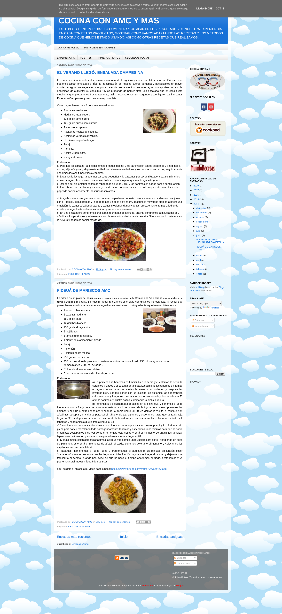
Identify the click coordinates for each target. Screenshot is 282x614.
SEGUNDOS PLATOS (137, 57)
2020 (196, 185)
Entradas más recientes (74, 536)
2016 (196, 194)
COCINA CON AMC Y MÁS (109, 20)
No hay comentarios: (121, 269)
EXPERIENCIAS (66, 57)
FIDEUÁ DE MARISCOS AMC (83, 290)
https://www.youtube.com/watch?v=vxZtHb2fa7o (139, 469)
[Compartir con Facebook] (147, 269)
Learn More (204, 8)
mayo (199, 255)
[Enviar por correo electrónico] (138, 269)
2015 (196, 199)
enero (199, 273)
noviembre (202, 212)
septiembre (202, 221)
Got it (220, 8)
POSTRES (86, 57)
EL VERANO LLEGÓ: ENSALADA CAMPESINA (100, 72)
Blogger (180, 585)
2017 (196, 190)
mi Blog (200, 287)
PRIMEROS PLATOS (108, 57)
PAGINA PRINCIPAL (68, 47)
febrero (200, 269)
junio (199, 235)
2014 (196, 204)
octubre (200, 217)
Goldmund (147, 585)
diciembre (201, 208)
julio (198, 231)
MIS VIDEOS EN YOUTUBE (99, 47)
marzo (200, 264)
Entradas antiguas (169, 536)
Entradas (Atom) (80, 544)
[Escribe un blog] (141, 269)
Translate (214, 307)
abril (198, 260)
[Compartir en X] (144, 269)
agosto (200, 226)
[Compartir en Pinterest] (150, 269)
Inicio (124, 536)
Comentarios (201, 326)
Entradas (199, 320)
